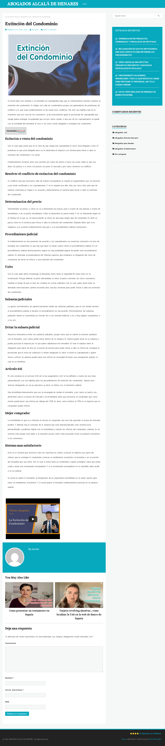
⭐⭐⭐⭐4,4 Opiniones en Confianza (145, 733)
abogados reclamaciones (125, 149)
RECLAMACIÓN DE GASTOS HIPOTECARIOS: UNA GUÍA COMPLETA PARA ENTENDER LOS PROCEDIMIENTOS (136, 52)
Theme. (124, 739)
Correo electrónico (14, 690)
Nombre (9, 678)
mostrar (21, 131)
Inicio (85, 4)
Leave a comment (49, 30)
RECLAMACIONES (155, 739)
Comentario (10, 643)
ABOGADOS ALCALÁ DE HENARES (42, 3)
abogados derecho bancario (126, 138)
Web (7, 701)
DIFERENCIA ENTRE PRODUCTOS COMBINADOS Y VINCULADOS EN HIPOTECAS (135, 40)
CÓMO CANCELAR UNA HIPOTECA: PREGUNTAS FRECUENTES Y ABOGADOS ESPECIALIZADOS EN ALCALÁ (133, 65)
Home (17, 17)
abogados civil (26, 17)
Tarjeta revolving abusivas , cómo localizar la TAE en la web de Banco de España (79, 614)
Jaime (36, 30)
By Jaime (33, 549)
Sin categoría (120, 154)
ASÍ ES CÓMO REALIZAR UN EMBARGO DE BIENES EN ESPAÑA (135, 93)
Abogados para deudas (124, 143)
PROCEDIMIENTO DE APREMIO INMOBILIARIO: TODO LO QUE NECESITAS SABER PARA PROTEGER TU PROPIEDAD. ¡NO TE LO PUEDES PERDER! (137, 80)
